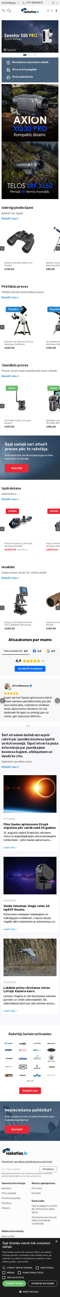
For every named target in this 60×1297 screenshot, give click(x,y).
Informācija (9, 2)
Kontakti (16, 1110)
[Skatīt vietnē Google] (7, 686)
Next (58, 248)
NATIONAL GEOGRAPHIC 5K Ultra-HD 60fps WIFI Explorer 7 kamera (20, 421)
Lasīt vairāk (22, 1261)
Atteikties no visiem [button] (42, 1283)
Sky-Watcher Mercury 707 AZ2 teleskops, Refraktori (19, 342)
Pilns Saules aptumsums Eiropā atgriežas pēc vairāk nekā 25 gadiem (30, 807)
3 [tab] (34, 55)
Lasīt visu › (10, 828)
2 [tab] (29, 55)
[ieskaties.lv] (30, 1151)
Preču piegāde (9, 1193)
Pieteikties (48, 1169)
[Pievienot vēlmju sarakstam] (32, 232)
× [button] (56, 1241)
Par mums (37, 1188)
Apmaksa (6, 1188)
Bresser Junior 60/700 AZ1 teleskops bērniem (17, 264)
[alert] (30, 1267)
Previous (2, 248)
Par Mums (7, 1203)
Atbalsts (6, 1208)
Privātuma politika (11, 1198)
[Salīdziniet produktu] (32, 242)
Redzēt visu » (10, 218)
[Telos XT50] (30, 36)
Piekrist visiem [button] (14, 1283)
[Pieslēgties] (56, 10)
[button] (2, 691)
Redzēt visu (30, 1072)
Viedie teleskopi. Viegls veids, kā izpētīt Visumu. (26, 889)
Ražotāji (16, 468)
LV (53, 2)
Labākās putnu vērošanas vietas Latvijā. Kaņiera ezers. (27, 971)
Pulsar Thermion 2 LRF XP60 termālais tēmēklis (18, 544)
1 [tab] (24, 55)
